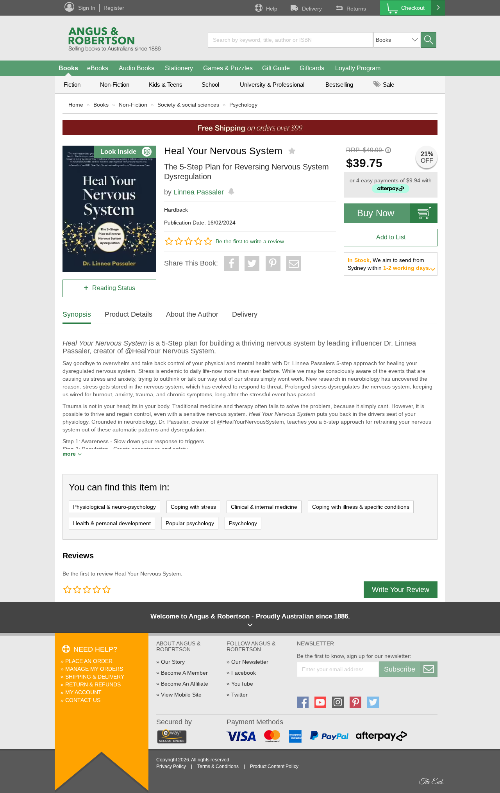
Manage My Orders (94, 669)
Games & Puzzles (228, 68)
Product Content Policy (274, 766)
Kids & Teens (165, 84)
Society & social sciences (188, 105)
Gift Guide (276, 68)
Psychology (243, 105)
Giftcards (312, 68)
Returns (356, 8)
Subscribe (399, 669)
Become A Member (184, 673)
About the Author (192, 314)
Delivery (312, 8)
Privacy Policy (171, 766)
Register (114, 8)
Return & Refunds (93, 684)
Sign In (86, 8)
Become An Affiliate (184, 684)
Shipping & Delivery (94, 677)
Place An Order (88, 661)
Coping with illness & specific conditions (360, 507)
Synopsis (76, 314)
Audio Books (136, 68)
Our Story (173, 662)
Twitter (239, 694)
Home (75, 105)
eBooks (97, 68)
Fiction (72, 84)
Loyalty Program (357, 68)
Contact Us (82, 700)
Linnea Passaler (198, 192)
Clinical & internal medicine (264, 507)
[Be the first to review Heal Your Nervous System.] (292, 151)
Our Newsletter (249, 662)
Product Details (128, 314)
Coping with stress (193, 507)
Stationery (179, 68)
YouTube (242, 684)
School (210, 84)
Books (68, 68)
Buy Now (375, 213)
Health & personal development (112, 523)
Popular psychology (190, 523)
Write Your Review (400, 589)
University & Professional (272, 84)
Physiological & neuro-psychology (114, 507)
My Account (83, 692)
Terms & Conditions (218, 766)
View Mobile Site (181, 694)
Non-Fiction (114, 84)
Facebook (243, 673)
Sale (387, 84)
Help (271, 8)
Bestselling (339, 84)
